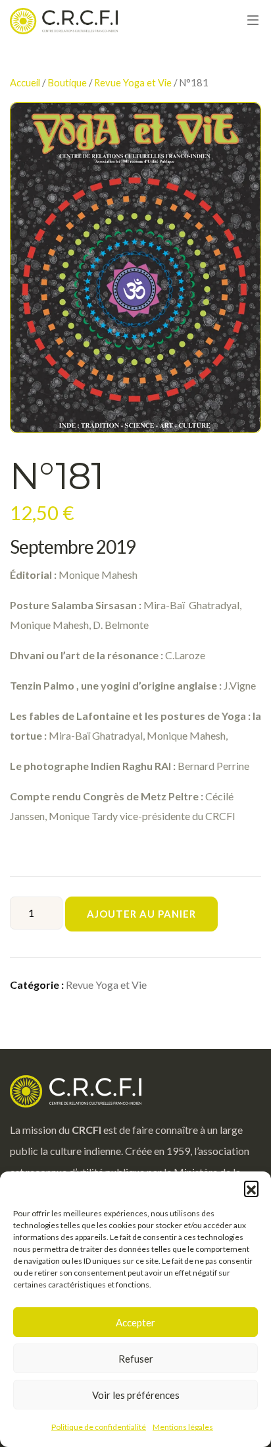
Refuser (135, 1359)
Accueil (25, 82)
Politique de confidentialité (98, 1427)
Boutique (67, 82)
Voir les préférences (136, 1395)
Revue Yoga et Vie (133, 82)
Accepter (135, 1322)
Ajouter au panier (141, 914)
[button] (251, 1188)
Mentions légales (183, 1427)
